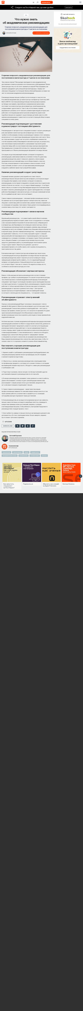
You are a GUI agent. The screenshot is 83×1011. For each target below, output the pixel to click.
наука (26, 452)
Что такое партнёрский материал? (67, 23)
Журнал (44, 455)
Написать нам (7, 426)
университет (35, 452)
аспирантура (23, 455)
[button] (80, 476)
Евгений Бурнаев (11, 32)
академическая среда (9, 455)
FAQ (26, 15)
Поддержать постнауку (68, 47)
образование (17, 452)
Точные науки (35, 455)
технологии (13, 446)
